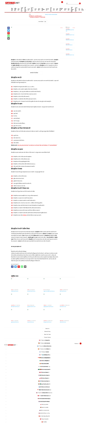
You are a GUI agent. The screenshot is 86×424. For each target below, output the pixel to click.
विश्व (79, 10)
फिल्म (54, 10)
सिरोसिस (24, 215)
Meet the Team (47, 334)
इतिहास (39, 10)
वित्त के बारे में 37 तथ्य (63, 306)
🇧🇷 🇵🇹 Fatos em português (44, 369)
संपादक (38, 257)
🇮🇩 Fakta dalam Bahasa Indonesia (44, 389)
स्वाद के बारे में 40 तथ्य (30, 322)
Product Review (47, 337)
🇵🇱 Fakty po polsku (44, 404)
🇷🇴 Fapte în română (44, 407)
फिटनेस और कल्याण (32, 9)
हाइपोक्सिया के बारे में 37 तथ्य (70, 34)
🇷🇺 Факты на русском (44, 410)
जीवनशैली (47, 10)
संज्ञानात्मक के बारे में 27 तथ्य (70, 54)
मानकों (21, 257)
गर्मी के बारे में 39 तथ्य (63, 322)
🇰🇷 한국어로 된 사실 (44, 395)
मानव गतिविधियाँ (43, 9)
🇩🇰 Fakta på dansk (44, 372)
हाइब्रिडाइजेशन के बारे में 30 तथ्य (48, 306)
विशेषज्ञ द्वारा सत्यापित (48, 14)
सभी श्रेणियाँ (82, 10)
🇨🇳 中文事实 (44, 421)
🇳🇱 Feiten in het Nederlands (44, 401)
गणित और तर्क (51, 9)
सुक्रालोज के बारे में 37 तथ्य (31, 306)
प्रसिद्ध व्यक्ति (15, 9)
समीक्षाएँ (65, 10)
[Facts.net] (12, 2)
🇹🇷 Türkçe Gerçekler (44, 419)
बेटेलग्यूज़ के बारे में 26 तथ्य (47, 322)
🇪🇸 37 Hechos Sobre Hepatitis (44, 349)
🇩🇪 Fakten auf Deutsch (44, 357)
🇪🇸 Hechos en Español (44, 363)
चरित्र (19, 10)
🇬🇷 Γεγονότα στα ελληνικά (44, 386)
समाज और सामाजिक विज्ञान (72, 9)
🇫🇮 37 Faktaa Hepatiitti (44, 351)
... (85, 9)
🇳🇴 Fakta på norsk (44, 378)
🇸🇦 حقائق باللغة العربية (44, 384)
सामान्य (36, 10)
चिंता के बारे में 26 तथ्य (63, 291)
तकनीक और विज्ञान (76, 9)
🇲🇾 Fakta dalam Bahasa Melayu (44, 398)
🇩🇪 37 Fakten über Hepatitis (44, 343)
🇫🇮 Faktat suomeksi (44, 381)
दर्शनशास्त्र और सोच (61, 9)
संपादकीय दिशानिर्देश (54, 14)
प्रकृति (57, 10)
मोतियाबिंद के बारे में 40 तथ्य (70, 39)
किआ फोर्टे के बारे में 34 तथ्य (31, 291)
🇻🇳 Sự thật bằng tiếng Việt (44, 416)
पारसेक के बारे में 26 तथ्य (14, 291)
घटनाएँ (29, 10)
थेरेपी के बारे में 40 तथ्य (69, 49)
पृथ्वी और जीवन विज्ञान (25, 9)
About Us (47, 328)
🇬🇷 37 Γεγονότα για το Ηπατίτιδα (44, 346)
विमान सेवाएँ (12, 9)
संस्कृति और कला (22, 9)
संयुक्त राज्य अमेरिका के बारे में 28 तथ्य (49, 291)
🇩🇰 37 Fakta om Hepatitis (44, 340)
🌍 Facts (44, 354)
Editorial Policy (47, 331)
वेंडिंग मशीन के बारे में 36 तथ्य (15, 306)
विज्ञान (69, 10)
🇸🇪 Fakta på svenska (44, 375)
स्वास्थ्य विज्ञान (42, 21)
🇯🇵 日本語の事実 (44, 392)
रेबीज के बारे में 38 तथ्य (69, 44)
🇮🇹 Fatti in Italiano (44, 366)
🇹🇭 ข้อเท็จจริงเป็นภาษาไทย (44, 413)
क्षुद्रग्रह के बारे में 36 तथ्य (15, 322)
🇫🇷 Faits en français (44, 360)
